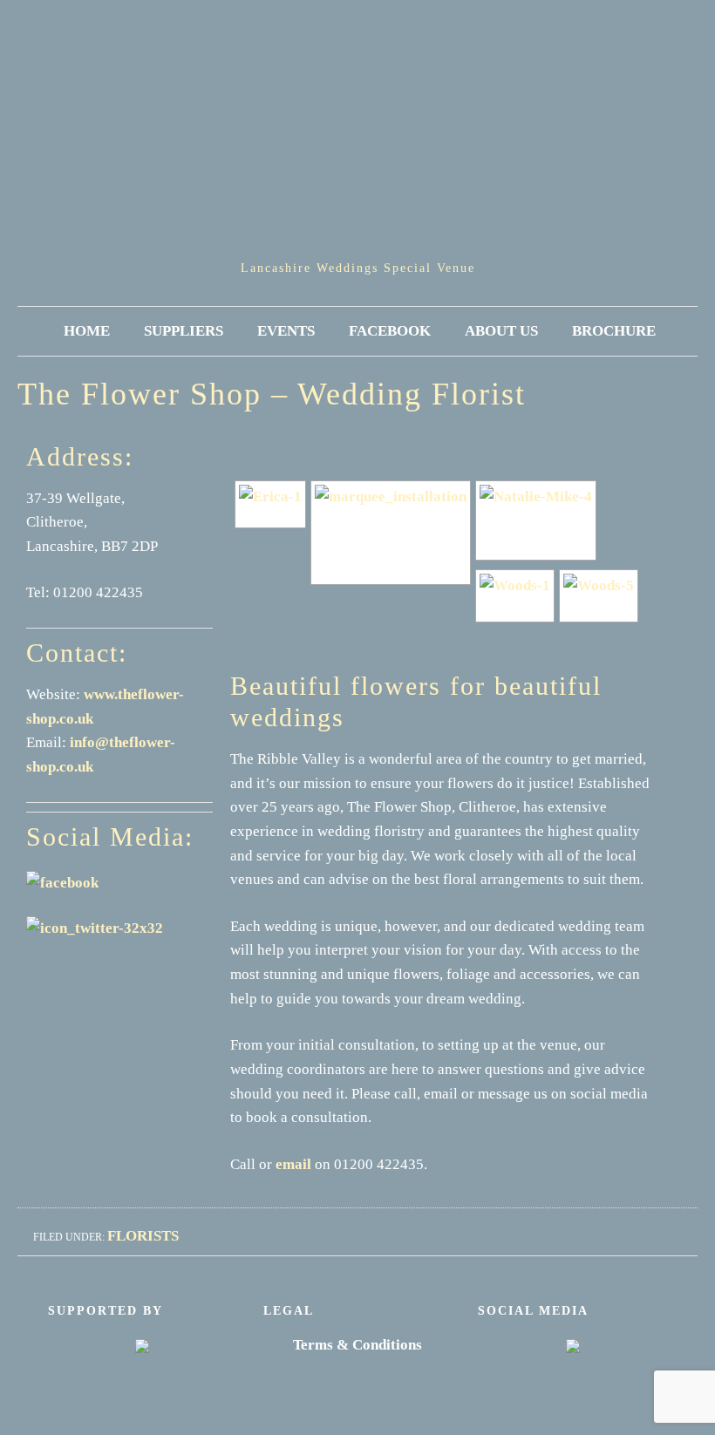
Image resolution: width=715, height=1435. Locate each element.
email (293, 1164)
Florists (143, 1236)
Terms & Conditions (357, 1344)
